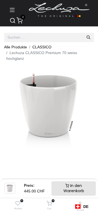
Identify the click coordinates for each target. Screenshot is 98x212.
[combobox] (82, 206)
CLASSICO (41, 47)
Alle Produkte (15, 47)
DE (85, 206)
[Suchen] (88, 37)
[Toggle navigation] (12, 10)
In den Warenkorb (73, 188)
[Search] (13, 20)
